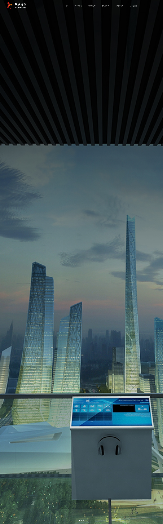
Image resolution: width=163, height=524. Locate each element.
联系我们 (133, 6)
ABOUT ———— (20, 518)
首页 (66, 6)
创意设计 (91, 6)
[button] (79, 520)
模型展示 (105, 6)
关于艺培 (78, 6)
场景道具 (119, 6)
